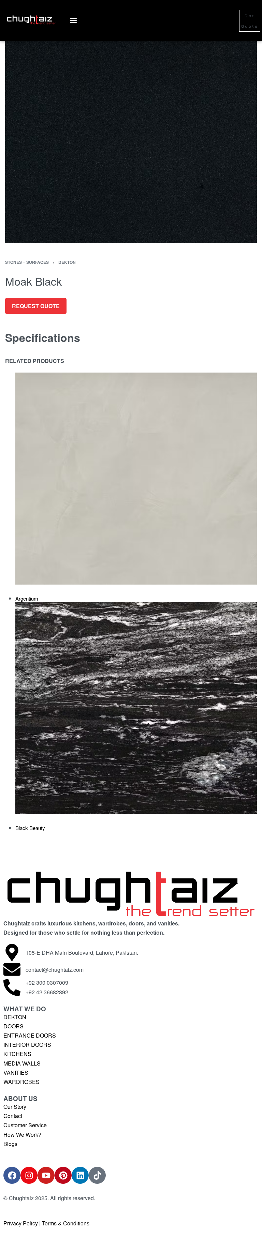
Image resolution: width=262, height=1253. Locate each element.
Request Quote (36, 306)
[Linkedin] (80, 1175)
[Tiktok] (97, 1175)
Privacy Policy (20, 1223)
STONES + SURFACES (27, 262)
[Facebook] (11, 1175)
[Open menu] (73, 20)
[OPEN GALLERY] (131, 132)
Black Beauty (30, 827)
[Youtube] (46, 1175)
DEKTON (67, 262)
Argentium (26, 598)
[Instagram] (29, 1175)
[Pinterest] (63, 1175)
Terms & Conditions (65, 1223)
